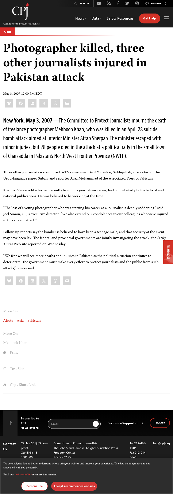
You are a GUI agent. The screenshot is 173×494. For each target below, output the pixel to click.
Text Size (16, 369)
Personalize (34, 486)
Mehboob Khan (15, 343)
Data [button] (95, 18)
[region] (86, 476)
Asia (20, 321)
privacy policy (23, 475)
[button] (165, 3)
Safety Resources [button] (120, 18)
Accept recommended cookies (74, 486)
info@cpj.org (161, 443)
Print (13, 353)
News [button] (79, 18)
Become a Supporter (123, 423)
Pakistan (34, 321)
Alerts (7, 32)
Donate (159, 423)
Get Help (149, 18)
